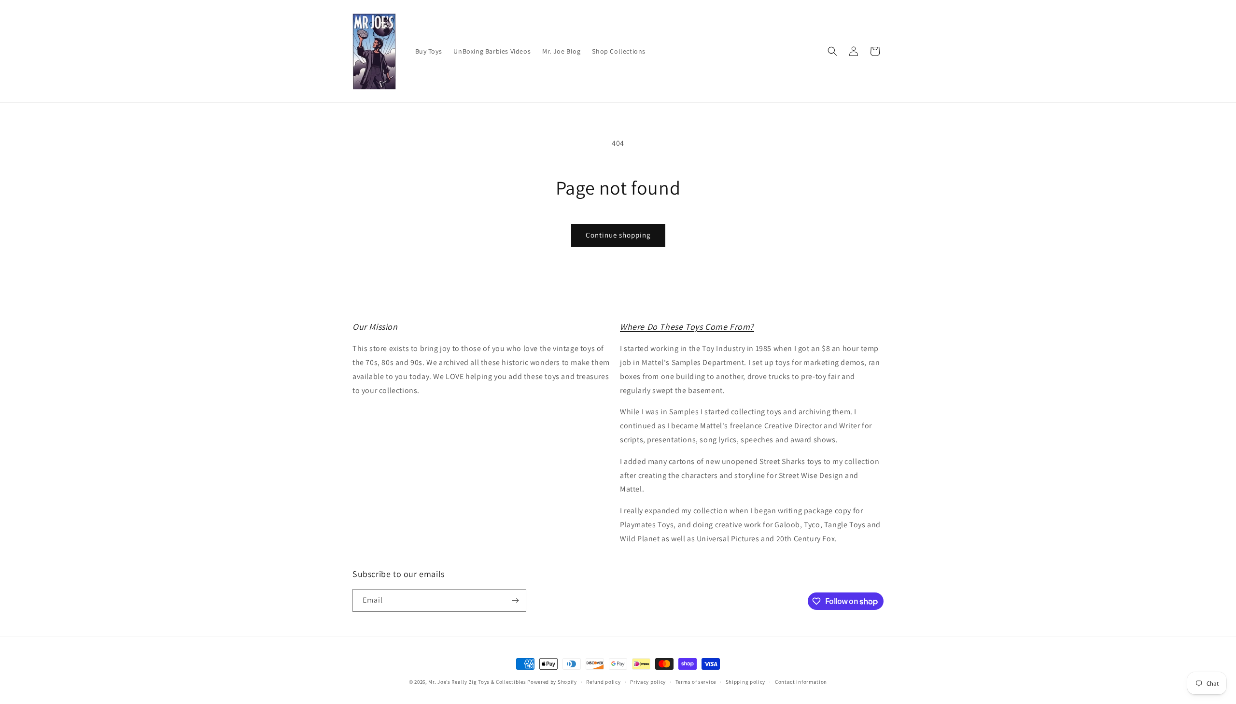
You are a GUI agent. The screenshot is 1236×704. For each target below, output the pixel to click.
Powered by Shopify (552, 681)
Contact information (801, 681)
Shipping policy (746, 681)
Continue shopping (618, 234)
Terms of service (695, 681)
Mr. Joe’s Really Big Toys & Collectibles (477, 681)
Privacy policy (648, 681)
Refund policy (603, 681)
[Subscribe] (515, 600)
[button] (832, 51)
